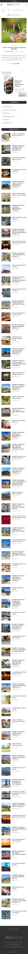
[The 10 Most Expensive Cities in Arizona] (5, 843)
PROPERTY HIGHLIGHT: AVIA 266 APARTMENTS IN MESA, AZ (19, 829)
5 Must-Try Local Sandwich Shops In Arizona (17, 338)
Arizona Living (14, 45)
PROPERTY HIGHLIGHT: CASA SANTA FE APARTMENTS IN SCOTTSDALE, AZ (18, 782)
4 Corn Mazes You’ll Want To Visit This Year (19, 672)
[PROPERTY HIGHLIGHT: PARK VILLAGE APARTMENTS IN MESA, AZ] (5, 412)
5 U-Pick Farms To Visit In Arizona (19, 696)
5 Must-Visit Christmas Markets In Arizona (18, 373)
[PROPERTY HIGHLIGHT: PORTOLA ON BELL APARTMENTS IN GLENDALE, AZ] (5, 352)
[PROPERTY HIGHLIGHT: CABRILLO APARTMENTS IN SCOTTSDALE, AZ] (5, 807)
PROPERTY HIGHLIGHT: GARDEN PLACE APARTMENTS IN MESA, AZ (18, 530)
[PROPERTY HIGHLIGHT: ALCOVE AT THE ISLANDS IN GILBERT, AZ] (5, 902)
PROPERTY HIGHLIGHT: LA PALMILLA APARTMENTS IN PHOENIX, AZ (18, 208)
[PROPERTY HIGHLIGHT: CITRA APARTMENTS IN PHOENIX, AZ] (5, 257)
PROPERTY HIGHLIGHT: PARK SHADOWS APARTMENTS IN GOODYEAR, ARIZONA (18, 447)
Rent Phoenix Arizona (8, 123)
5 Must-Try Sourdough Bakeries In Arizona (18, 134)
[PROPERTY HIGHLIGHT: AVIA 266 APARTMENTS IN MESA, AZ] (5, 831)
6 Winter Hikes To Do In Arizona (18, 768)
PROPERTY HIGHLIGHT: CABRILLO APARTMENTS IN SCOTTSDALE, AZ (19, 805)
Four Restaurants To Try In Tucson (19, 564)
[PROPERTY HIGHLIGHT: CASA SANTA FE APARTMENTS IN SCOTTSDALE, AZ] (5, 783)
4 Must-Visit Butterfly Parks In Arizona (14, 48)
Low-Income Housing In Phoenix (18, 864)
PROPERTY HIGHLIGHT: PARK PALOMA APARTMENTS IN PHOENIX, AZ (18, 435)
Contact (21, 942)
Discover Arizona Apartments (14, 944)
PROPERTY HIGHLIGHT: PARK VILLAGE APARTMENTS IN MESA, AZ (18, 411)
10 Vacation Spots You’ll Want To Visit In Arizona (19, 816)
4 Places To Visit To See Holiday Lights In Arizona (19, 516)
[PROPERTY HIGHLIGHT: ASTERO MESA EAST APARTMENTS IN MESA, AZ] (5, 304)
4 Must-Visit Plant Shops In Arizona (19, 289)
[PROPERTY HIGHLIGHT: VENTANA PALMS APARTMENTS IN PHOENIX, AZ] (5, 663)
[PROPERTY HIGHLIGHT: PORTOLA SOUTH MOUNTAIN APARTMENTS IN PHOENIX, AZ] (5, 364)
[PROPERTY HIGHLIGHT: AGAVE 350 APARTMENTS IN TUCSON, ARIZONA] (5, 651)
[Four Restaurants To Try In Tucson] (5, 567)
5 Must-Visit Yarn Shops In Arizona (18, 421)
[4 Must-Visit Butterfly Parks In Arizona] (14, 30)
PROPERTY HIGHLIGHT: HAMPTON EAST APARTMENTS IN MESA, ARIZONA (18, 506)
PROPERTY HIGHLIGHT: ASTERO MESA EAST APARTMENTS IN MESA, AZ (18, 303)
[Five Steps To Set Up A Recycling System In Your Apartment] (5, 795)
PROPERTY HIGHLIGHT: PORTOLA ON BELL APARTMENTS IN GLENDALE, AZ (18, 351)
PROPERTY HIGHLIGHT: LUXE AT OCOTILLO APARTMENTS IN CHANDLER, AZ (18, 184)
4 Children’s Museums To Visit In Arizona (19, 637)
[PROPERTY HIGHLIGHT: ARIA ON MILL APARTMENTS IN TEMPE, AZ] (5, 855)
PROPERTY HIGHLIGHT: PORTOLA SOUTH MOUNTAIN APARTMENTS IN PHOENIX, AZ (19, 363)
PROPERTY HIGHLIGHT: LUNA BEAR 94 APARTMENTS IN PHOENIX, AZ (18, 578)
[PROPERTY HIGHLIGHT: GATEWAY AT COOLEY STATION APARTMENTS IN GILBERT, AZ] (5, 233)
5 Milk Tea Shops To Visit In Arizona (19, 218)
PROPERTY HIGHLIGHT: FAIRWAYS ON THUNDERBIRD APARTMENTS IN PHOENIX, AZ (18, 603)
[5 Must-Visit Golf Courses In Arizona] (5, 747)
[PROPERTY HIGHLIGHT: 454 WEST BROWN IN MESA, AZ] (5, 878)
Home (2, 9)
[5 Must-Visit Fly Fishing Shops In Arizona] (5, 161)
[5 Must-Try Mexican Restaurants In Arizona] (5, 723)
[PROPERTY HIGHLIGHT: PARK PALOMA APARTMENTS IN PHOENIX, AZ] (5, 436)
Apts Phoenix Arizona (8, 106)
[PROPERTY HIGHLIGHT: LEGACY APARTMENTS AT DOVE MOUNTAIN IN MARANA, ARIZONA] (5, 483)
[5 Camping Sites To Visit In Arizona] (5, 173)
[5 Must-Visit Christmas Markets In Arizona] (5, 376)
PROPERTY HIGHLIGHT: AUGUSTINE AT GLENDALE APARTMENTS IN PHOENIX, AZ (19, 279)
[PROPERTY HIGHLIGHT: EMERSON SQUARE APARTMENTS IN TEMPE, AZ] (5, 555)
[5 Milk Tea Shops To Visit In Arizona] (5, 221)
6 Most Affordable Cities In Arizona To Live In (19, 540)
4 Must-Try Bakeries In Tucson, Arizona (18, 313)
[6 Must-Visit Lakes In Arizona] (5, 591)
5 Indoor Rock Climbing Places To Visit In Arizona (19, 194)
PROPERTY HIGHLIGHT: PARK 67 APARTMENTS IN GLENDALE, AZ (19, 685)
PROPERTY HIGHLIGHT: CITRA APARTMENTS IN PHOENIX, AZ (18, 255)
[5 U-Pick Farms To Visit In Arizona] (5, 699)
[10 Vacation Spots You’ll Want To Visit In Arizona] (5, 819)
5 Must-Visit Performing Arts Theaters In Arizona (19, 242)
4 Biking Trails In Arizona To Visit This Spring (19, 457)
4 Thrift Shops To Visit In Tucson (19, 708)
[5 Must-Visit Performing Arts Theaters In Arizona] (5, 245)
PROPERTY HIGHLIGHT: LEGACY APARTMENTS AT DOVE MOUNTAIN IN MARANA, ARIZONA (19, 483)
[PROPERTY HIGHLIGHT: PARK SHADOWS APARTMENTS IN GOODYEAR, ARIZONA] (5, 448)
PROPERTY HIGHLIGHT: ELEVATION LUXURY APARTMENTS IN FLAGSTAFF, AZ (18, 627)
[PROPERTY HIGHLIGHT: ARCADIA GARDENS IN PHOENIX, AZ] (5, 328)
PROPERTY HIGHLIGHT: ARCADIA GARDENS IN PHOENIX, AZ (18, 326)
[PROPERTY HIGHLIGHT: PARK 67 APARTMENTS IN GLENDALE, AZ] (5, 687)
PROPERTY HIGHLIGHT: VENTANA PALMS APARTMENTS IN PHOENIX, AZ (18, 662)
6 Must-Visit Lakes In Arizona (18, 588)
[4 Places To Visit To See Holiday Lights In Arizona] (5, 519)
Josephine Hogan (9, 51)
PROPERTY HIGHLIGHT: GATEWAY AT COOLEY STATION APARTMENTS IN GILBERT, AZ (19, 232)
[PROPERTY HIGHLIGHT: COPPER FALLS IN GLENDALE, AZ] (5, 735)
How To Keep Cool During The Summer (19, 911)
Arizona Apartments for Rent (10, 110)
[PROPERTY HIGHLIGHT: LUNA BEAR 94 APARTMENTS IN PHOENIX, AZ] (5, 579)
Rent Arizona (6, 119)
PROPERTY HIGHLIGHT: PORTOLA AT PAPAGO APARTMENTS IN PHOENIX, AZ (18, 387)
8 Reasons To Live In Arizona (18, 887)
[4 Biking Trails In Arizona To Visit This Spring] (5, 460)
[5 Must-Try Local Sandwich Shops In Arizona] (5, 340)
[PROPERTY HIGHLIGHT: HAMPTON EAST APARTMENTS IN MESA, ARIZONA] (5, 507)
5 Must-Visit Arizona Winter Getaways (17, 493)
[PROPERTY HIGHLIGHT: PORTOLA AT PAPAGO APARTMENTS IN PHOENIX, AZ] (5, 388)
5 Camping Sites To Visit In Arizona (19, 170)
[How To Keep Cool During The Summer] (5, 914)
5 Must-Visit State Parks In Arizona (19, 266)
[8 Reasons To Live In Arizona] (5, 890)
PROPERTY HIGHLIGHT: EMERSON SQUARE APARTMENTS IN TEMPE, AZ (19, 554)
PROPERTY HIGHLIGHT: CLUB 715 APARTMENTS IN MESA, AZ (18, 757)
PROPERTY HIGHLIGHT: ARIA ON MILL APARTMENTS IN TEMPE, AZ (19, 854)
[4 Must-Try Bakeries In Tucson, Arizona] (5, 316)
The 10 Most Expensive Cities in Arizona (18, 840)
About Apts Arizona (13, 942)
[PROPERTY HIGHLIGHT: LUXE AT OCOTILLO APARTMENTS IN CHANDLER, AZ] (5, 185)
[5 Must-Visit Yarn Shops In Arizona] (5, 424)
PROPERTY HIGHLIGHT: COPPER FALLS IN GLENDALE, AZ (18, 733)
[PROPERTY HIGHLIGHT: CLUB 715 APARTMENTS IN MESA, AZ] (5, 759)
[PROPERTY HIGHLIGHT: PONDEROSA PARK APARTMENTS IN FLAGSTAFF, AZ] (5, 149)
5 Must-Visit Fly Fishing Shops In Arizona (18, 158)
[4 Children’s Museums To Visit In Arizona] (5, 640)
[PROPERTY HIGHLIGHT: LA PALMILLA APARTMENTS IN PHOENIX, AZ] (5, 209)
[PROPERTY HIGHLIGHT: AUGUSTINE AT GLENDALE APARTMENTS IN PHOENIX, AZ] (5, 280)
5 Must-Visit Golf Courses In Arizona (17, 744)
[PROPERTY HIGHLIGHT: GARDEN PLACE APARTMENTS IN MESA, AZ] (5, 531)
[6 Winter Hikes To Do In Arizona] (5, 771)
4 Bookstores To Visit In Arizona (18, 613)
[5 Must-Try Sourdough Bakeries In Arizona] (5, 137)
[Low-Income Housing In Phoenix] (5, 867)
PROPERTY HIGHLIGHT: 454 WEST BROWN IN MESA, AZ (18, 877)
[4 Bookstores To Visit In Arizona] (5, 616)
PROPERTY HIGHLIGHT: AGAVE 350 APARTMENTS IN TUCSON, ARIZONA (19, 650)
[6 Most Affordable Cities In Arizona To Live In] (5, 543)
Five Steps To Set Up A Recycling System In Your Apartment (19, 793)
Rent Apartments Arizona (9, 116)
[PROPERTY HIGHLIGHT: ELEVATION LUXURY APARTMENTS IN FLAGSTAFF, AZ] (5, 628)
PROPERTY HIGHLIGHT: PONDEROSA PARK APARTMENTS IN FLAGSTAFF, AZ (18, 148)
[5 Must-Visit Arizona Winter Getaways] (5, 495)
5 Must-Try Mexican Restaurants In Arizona (18, 720)
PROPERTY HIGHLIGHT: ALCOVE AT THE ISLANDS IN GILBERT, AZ (19, 900)
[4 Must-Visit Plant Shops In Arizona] (5, 292)
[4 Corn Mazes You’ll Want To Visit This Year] (5, 675)
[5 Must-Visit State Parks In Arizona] (5, 268)
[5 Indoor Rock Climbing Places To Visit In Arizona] (5, 197)
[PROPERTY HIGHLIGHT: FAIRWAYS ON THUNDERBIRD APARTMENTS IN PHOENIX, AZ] (5, 603)
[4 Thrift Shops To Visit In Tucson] (5, 711)
